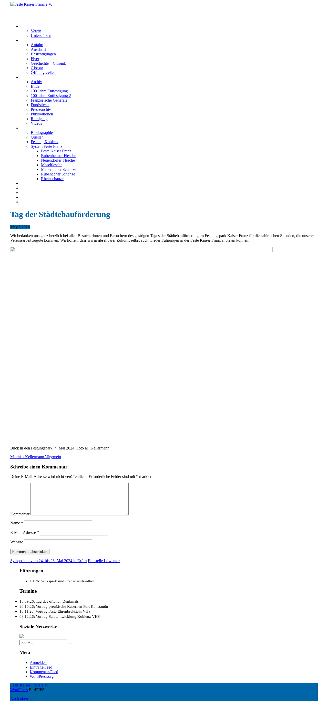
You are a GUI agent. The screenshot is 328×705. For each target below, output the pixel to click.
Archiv (36, 82)
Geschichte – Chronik (48, 63)
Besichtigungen (43, 54)
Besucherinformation (37, 40)
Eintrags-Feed (41, 667)
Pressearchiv (41, 109)
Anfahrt (37, 45)
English (26, 202)
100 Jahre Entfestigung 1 (51, 91)
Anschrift (38, 49)
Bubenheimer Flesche (58, 155)
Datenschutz (30, 197)
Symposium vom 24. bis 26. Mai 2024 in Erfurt (48, 561)
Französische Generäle (49, 100)
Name (16, 523)
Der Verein (29, 26)
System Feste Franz (46, 146)
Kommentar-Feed (44, 672)
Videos (36, 123)
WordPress (19, 690)
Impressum (29, 192)
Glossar (37, 68)
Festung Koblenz (34, 128)
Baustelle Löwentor (104, 561)
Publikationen (42, 114)
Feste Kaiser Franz (56, 151)
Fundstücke (40, 105)
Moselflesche (51, 165)
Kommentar (19, 514)
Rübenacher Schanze (58, 174)
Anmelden (38, 662)
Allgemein (52, 457)
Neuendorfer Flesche (58, 160)
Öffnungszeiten (43, 72)
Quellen (37, 137)
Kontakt (27, 188)
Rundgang (39, 118)
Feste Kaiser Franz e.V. (29, 9)
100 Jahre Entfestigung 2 (51, 95)
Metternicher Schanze (58, 169)
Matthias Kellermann (27, 457)
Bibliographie (42, 132)
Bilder (36, 86)
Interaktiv (28, 77)
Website (16, 542)
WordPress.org (42, 676)
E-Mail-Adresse (24, 532)
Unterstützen (41, 35)
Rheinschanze (52, 179)
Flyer (35, 58)
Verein (36, 31)
